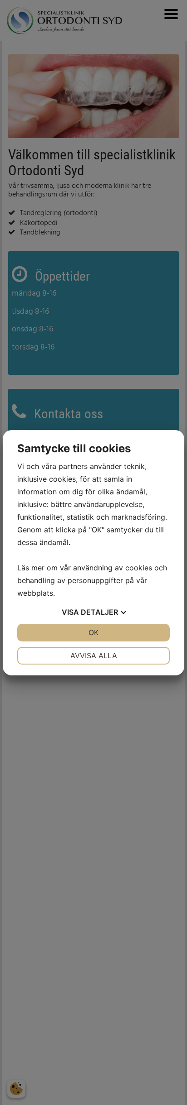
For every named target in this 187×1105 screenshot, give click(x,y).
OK (93, 632)
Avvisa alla (93, 655)
